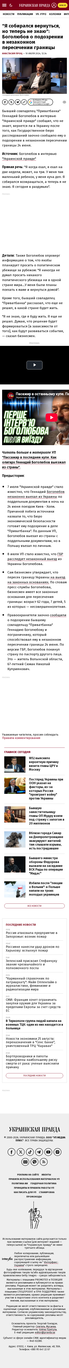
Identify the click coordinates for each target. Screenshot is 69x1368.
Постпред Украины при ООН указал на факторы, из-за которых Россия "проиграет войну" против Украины (46, 788)
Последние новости (21, 924)
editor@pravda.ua (45, 1332)
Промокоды (34, 1196)
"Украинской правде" (19, 159)
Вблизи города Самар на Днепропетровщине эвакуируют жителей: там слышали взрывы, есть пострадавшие (46, 840)
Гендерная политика (43, 1183)
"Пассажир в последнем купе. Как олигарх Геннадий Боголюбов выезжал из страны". (34, 462)
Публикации (25, 14)
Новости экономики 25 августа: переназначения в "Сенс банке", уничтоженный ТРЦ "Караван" (30, 1042)
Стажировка (46, 1192)
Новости (8, 14)
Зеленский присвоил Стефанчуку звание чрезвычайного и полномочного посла (31, 964)
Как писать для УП (25, 1192)
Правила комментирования (21, 738)
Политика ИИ (20, 1183)
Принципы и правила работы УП (34, 1188)
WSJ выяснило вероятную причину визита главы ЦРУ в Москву (44, 763)
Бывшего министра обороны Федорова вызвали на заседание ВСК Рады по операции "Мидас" (46, 865)
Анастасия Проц (12, 53)
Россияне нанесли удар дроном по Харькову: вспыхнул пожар (32, 948)
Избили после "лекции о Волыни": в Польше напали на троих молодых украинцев (45, 888)
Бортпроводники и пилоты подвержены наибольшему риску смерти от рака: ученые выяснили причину (32, 1061)
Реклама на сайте (28, 1174)
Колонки (55, 14)
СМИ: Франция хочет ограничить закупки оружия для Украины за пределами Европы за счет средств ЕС (33, 1005)
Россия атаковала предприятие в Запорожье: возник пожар (32, 935)
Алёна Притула (48, 1329)
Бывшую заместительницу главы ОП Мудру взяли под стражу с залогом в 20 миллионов (46, 815)
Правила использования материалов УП (34, 1179)
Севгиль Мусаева (46, 1326)
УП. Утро (41, 14)
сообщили (58, 615)
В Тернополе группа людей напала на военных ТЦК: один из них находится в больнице (34, 1024)
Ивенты (46, 1174)
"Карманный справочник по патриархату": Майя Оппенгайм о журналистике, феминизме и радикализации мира (31, 984)
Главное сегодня (17, 752)
